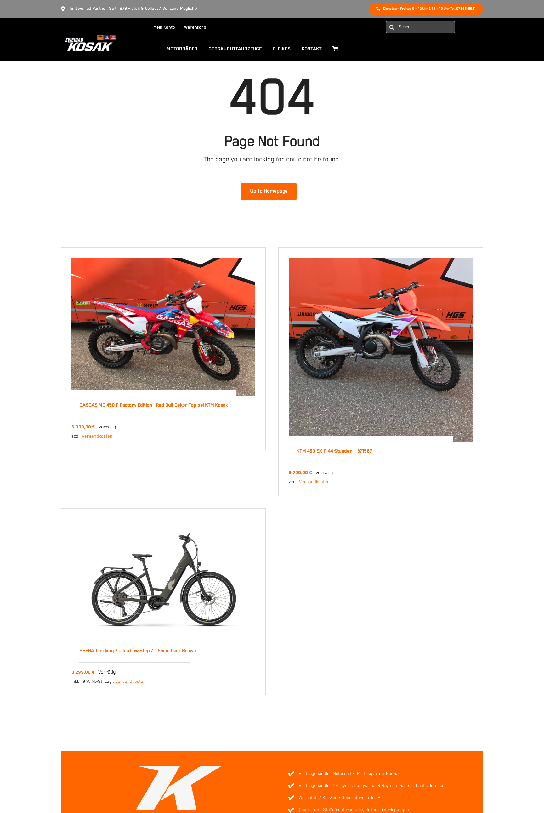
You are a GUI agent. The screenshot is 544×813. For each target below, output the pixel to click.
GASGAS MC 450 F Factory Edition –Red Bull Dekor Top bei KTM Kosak (153, 405)
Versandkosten (97, 436)
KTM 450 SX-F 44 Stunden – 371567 (334, 451)
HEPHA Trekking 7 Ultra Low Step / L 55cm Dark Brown (137, 651)
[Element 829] (88, 37)
